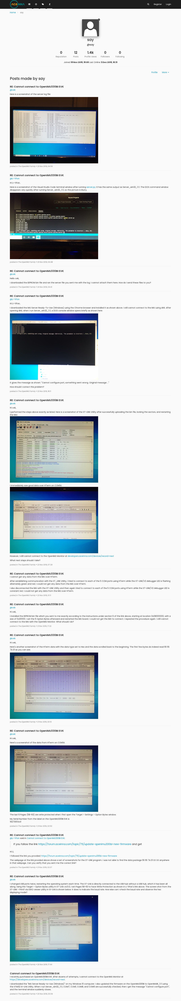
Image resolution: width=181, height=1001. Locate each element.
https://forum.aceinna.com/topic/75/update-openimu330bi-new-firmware (84, 844)
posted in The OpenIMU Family (22, 166)
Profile (154, 72)
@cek (12, 89)
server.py (91, 187)
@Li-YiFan (15, 178)
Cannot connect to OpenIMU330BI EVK (46, 838)
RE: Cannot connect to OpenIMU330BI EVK (37, 86)
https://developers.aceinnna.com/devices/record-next (37, 979)
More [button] (165, 72)
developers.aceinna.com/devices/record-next (91, 556)
